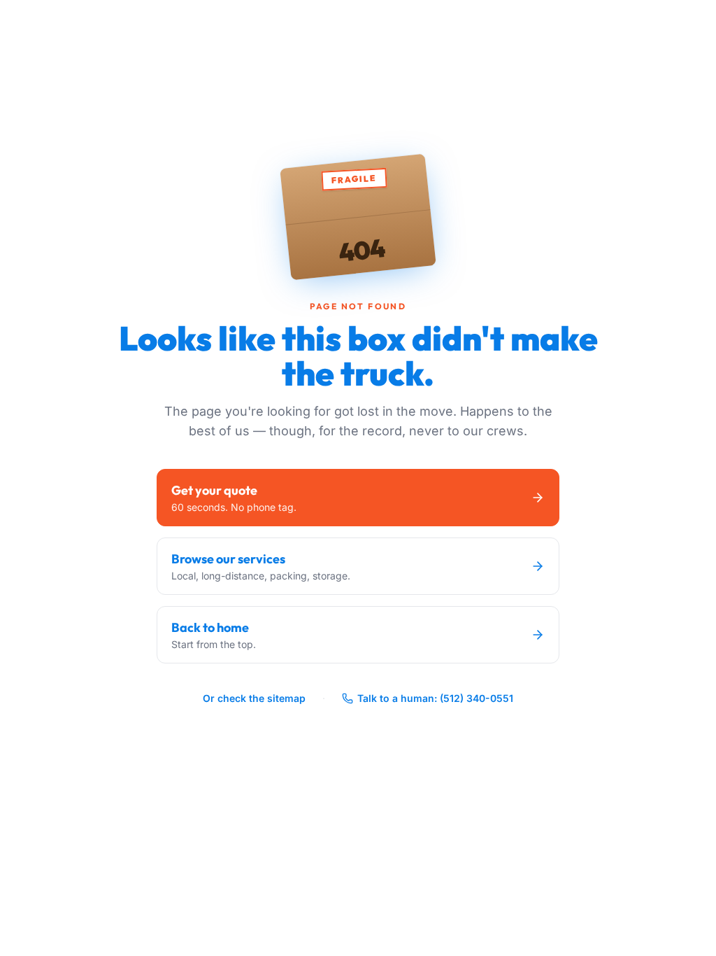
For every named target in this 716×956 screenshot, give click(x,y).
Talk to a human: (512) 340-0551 (435, 698)
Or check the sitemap (254, 698)
